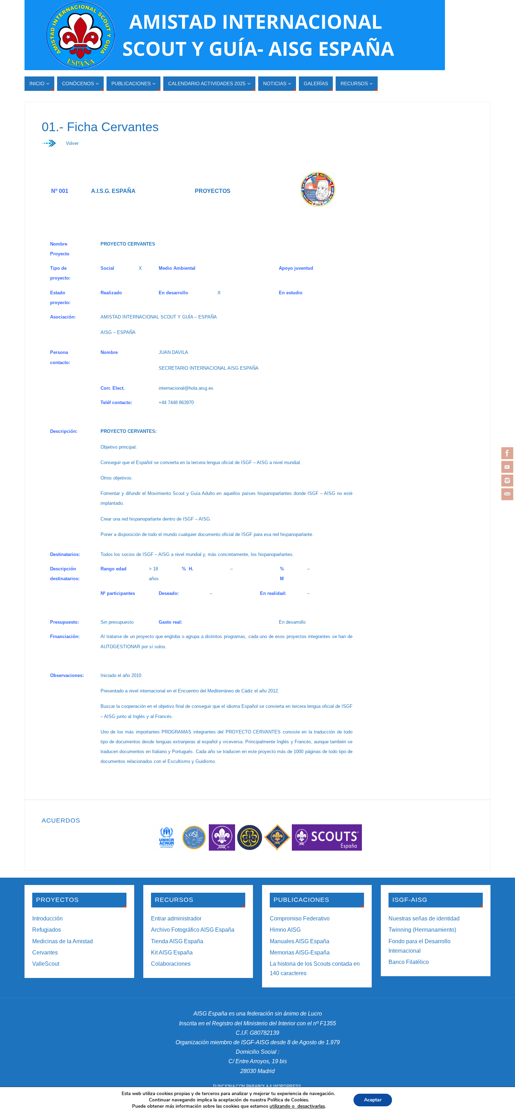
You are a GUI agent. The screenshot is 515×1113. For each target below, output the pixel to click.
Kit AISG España (172, 953)
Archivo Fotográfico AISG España (192, 930)
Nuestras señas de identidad (424, 918)
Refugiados (46, 930)
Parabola (257, 1086)
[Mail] (507, 494)
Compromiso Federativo (300, 918)
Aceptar (373, 1100)
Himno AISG (285, 930)
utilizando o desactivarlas (297, 1106)
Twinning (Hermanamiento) (422, 930)
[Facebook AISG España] (507, 453)
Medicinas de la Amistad (62, 941)
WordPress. (287, 1086)
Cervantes (45, 953)
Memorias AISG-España (300, 953)
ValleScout (45, 964)
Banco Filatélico (409, 962)
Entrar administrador (176, 918)
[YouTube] (507, 467)
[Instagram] (507, 481)
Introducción (47, 918)
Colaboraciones (171, 964)
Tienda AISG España (177, 941)
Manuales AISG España (299, 941)
